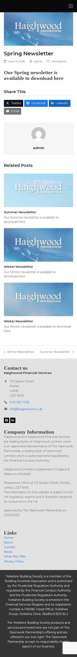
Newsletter (59, 61)
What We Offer (15, 556)
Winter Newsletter (18, 267)
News (8, 552)
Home (8, 538)
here (58, 78)
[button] (71, 6)
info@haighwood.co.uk (25, 409)
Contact (9, 547)
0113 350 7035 (19, 402)
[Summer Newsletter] (38, 190)
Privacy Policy (14, 561)
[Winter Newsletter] (38, 245)
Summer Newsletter (20, 212)
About (8, 542)
